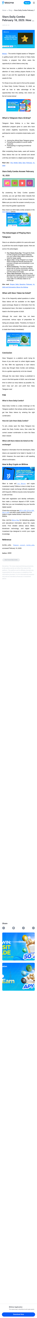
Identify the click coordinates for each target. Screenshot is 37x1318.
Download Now (18, 1314)
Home (4, 10)
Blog (10, 10)
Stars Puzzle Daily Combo (11, 559)
